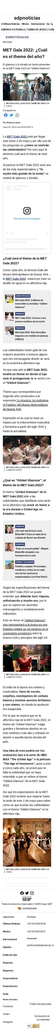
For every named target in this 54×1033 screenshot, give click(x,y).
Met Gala (7, 42)
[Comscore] (27, 908)
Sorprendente (10, 978)
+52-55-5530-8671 (36, 931)
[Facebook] (6, 115)
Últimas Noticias (11, 24)
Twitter (6, 1014)
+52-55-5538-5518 (36, 923)
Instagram (8, 1022)
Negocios (8, 970)
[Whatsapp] (17, 115)
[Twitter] (11, 115)
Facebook (8, 1006)
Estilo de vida (10, 955)
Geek (5, 994)
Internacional (37, 24)
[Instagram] (32, 893)
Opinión (7, 947)
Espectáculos (10, 986)
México (25, 24)
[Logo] (27, 18)
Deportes (8, 963)
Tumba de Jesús (36, 29)
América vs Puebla (13, 29)
